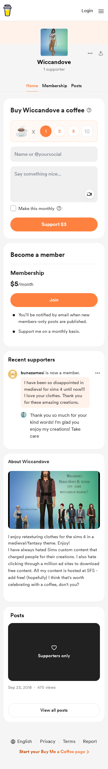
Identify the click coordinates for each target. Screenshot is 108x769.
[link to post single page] (54, 657)
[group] (54, 302)
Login (87, 10)
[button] (101, 11)
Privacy (47, 741)
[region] (54, 168)
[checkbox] (32, 208)
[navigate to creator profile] (54, 42)
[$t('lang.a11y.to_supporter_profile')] (23, 414)
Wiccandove (54, 62)
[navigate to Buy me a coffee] (7, 10)
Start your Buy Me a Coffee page (52, 751)
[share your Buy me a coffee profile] (100, 53)
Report (90, 741)
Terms (69, 741)
